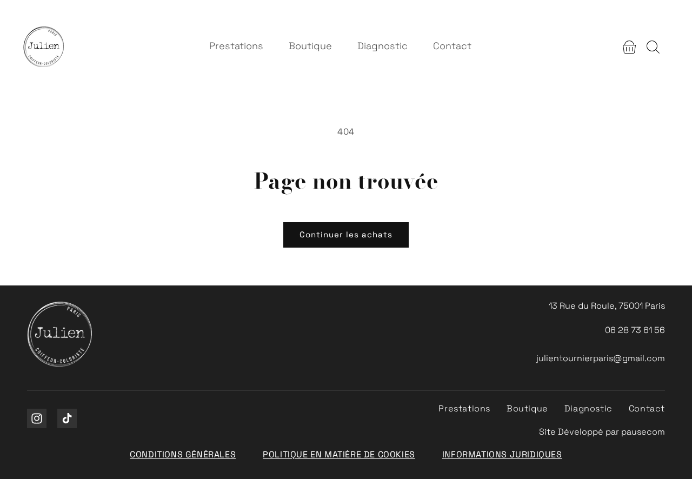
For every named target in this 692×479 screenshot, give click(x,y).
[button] (629, 47)
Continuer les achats (346, 234)
